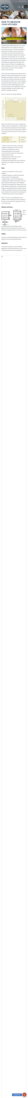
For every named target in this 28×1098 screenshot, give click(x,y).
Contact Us (17, 1094)
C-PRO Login (23, 1)
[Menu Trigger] (25, 6)
